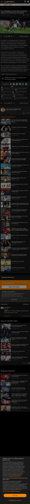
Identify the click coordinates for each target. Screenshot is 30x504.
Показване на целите (15, 500)
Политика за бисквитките (14, 475)
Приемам (15, 495)
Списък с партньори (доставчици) (11, 491)
